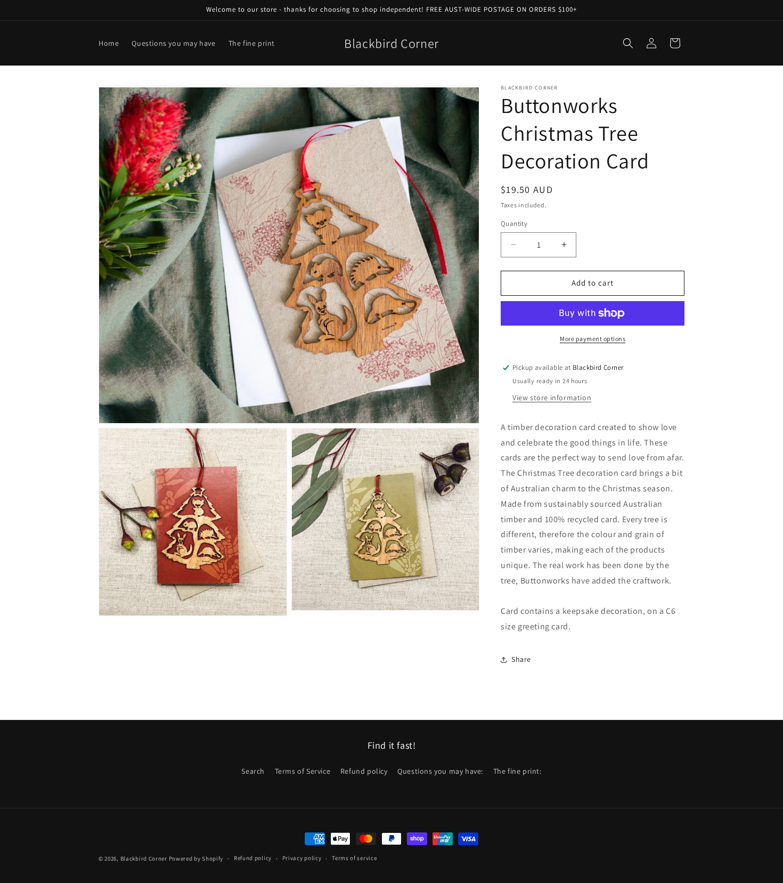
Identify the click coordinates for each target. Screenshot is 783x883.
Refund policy (364, 771)
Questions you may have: (440, 771)
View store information (551, 397)
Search (253, 771)
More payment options (592, 339)
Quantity (514, 223)
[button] (628, 43)
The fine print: (517, 771)
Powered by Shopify (196, 858)
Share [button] (521, 659)
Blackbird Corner (143, 858)
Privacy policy (302, 858)
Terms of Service (303, 771)
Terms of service (354, 858)
